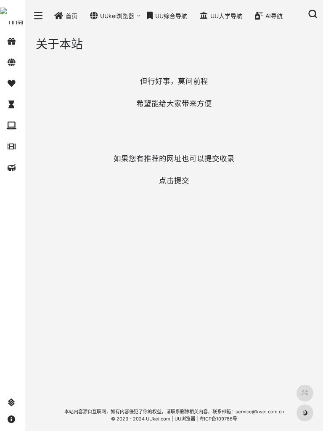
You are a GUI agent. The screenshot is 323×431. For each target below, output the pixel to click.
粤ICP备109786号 (218, 419)
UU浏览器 (185, 419)
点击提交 (174, 180)
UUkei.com (158, 419)
